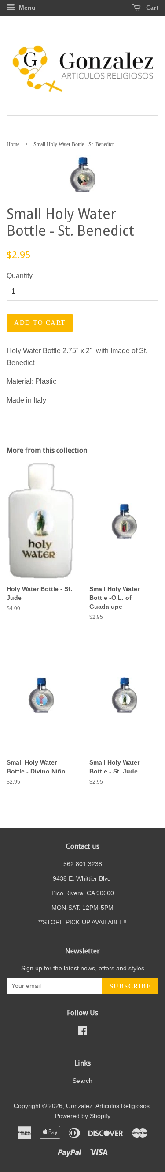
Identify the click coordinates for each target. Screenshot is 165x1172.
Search (82, 1081)
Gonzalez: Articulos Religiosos (108, 1106)
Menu (26, 7)
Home (13, 144)
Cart (151, 7)
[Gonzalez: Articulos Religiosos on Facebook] (82, 1032)
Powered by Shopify (82, 1116)
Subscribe (130, 986)
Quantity (20, 275)
